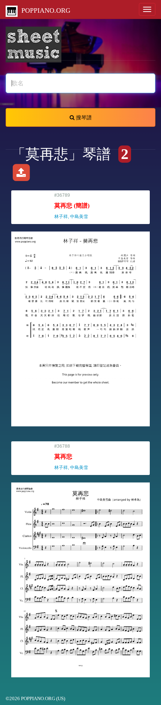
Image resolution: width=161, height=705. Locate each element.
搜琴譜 (83, 117)
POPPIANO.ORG (44, 10)
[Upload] (21, 175)
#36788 (74, 457)
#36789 (74, 206)
